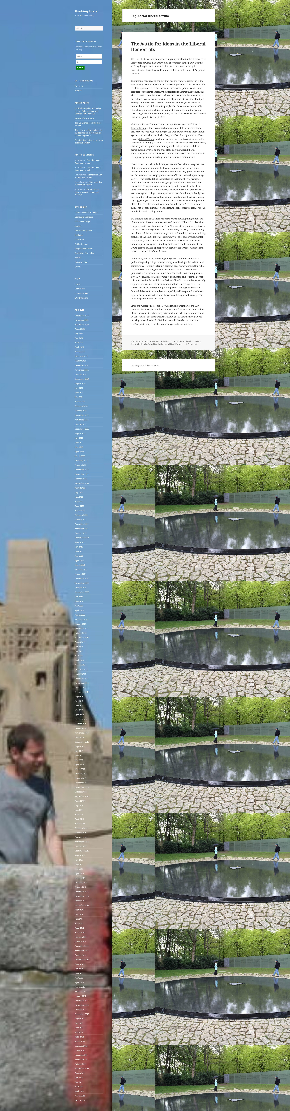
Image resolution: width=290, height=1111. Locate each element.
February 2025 (81, 356)
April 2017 (79, 764)
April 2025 (79, 347)
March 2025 (80, 351)
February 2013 (81, 991)
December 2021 (81, 524)
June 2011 (79, 1082)
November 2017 (82, 733)
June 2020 (79, 601)
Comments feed (81, 293)
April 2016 (79, 819)
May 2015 (79, 869)
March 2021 (80, 565)
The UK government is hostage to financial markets (87, 192)
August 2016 (80, 801)
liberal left (135, 344)
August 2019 (80, 642)
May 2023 (79, 447)
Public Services (81, 244)
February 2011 (81, 1100)
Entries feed (80, 289)
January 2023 (80, 465)
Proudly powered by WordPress (145, 365)
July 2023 (79, 438)
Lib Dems (180, 341)
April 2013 (79, 982)
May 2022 (79, 501)
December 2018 (81, 678)
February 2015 (81, 882)
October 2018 (80, 687)
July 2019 (79, 646)
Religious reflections (84, 248)
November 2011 (82, 1059)
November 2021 (82, 528)
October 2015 (80, 846)
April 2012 (79, 1037)
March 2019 (80, 665)
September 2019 (82, 637)
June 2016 (79, 810)
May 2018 (79, 710)
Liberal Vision (146, 138)
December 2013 (81, 946)
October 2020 (80, 587)
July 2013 (79, 969)
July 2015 (79, 860)
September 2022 (82, 483)
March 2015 (80, 878)
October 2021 (80, 533)
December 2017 (81, 728)
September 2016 (82, 796)
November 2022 (82, 474)
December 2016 (81, 782)
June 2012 (79, 1027)
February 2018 (81, 719)
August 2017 (80, 746)
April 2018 (79, 714)
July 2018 (79, 701)
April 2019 (79, 660)
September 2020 (82, 592)
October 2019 (80, 633)
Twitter (78, 90)
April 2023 (79, 451)
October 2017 (80, 737)
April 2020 (79, 610)
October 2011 (80, 1064)
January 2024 (80, 410)
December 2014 (81, 891)
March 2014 (80, 932)
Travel (78, 257)
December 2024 (81, 365)
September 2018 (82, 692)
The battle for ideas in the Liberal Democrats (168, 46)
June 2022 (79, 497)
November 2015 (82, 841)
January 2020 (80, 624)
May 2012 (79, 1032)
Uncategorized (81, 262)
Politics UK (79, 239)
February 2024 (81, 406)
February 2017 (81, 773)
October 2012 (80, 1009)
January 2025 (80, 361)
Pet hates (79, 235)
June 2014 (79, 919)
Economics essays (82, 221)
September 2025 (82, 324)
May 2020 (79, 606)
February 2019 (81, 669)
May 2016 (79, 814)
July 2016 (79, 805)
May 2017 (79, 760)
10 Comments (191, 344)
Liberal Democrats (193, 341)
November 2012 (82, 1005)
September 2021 (82, 538)
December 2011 (81, 1055)
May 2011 (79, 1086)
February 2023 (81, 460)
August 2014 (80, 910)
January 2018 (80, 724)
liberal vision (158, 344)
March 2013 (80, 987)
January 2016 (80, 832)
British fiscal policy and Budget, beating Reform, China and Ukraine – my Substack (88, 111)
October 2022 (80, 479)
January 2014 (80, 941)
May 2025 (79, 342)
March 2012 (80, 1041)
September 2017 (82, 742)
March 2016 (80, 823)
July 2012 (79, 1023)
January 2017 (80, 778)
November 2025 (82, 320)
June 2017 (79, 755)
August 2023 (80, 433)
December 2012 (81, 1000)
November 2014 (82, 896)
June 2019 (79, 651)
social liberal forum (173, 344)
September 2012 (82, 1014)
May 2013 (79, 978)
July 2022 (79, 492)
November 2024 (82, 370)
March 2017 (80, 769)
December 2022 (81, 469)
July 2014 (79, 914)
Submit (80, 68)
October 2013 (80, 955)
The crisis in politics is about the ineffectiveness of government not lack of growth (89, 133)
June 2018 (79, 705)
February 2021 (81, 569)
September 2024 (82, 379)
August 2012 (80, 1018)
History (78, 226)
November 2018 (82, 683)
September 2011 (82, 1068)
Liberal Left (137, 84)
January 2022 (80, 519)
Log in (77, 284)
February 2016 (81, 828)
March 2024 (80, 401)
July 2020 (79, 596)
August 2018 (80, 696)
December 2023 (81, 415)
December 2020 (81, 578)
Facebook (79, 86)
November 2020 (82, 583)
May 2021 (79, 556)
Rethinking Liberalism (84, 253)
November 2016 (82, 787)
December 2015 (81, 837)
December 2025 (81, 315)
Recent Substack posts (84, 118)
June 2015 (79, 864)
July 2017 (79, 751)
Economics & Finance (84, 217)
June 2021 (79, 551)
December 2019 (81, 628)
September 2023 (82, 429)
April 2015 (79, 873)
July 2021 (79, 547)
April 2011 (79, 1091)
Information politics (83, 230)
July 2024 (79, 388)
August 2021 (80, 542)
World (77, 267)
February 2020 (81, 619)
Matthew (155, 341)
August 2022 (80, 488)
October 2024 (80, 374)
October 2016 (80, 792)
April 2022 (79, 506)
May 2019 (79, 655)
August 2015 (80, 855)
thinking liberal (86, 11)
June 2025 (79, 338)
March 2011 (80, 1096)
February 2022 (81, 515)
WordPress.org (81, 298)
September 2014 (82, 905)
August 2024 (80, 383)
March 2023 (80, 456)
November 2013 (82, 950)
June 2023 (79, 442)
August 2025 (80, 329)
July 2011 (79, 1077)
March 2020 (80, 615)
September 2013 (82, 959)
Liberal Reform (193, 95)
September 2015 (82, 851)
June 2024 (79, 392)
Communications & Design (86, 212)
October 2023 (80, 424)
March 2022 (80, 510)
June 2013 (79, 973)
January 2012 (80, 1050)
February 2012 (81, 1046)
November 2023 (82, 420)
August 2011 (80, 1073)
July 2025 (79, 333)
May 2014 (79, 923)
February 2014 (81, 937)
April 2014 (79, 928)
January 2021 (80, 574)
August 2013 (80, 964)
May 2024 (79, 397)
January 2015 (80, 887)
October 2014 (80, 900)
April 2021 (79, 560)
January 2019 (80, 674)
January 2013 (80, 996)
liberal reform (146, 344)
